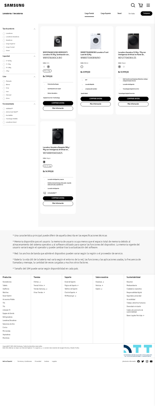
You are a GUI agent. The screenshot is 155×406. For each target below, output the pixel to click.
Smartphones (7, 282)
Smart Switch (7, 296)
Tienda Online (38, 285)
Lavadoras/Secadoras (9, 320)
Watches (6, 292)
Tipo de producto (8, 29)
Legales (54, 361)
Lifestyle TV (6, 310)
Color (4, 77)
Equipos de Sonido (8, 313)
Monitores (6, 338)
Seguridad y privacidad (134, 296)
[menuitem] (89, 13)
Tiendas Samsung (40, 289)
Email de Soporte (70, 282)
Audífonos (6, 289)
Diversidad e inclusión (134, 306)
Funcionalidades (8, 104)
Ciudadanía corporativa (134, 289)
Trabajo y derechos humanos (136, 303)
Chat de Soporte (70, 292)
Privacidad (38, 361)
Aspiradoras (6, 335)
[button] (133, 5)
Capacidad (6, 56)
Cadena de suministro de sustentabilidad (135, 311)
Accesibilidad (131, 299)
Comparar (146, 13)
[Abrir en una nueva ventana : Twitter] (142, 361)
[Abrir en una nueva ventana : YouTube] (151, 361)
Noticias (99, 285)
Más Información (58, 108)
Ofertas (36, 282)
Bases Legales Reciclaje (135, 315)
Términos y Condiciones (24, 361)
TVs (4, 303)
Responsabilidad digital (134, 292)
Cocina (5, 327)
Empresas (99, 282)
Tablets (5, 285)
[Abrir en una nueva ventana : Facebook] (138, 361)
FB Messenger (70, 296)
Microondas (6, 331)
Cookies (46, 361)
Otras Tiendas (38, 292)
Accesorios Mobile (9, 299)
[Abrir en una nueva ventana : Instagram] (147, 361)
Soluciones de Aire (9, 324)
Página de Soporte (71, 285)
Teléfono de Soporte (71, 289)
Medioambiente (132, 285)
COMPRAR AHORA (58, 103)
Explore (98, 289)
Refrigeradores (7, 317)
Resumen (130, 282)
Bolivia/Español (7, 361)
